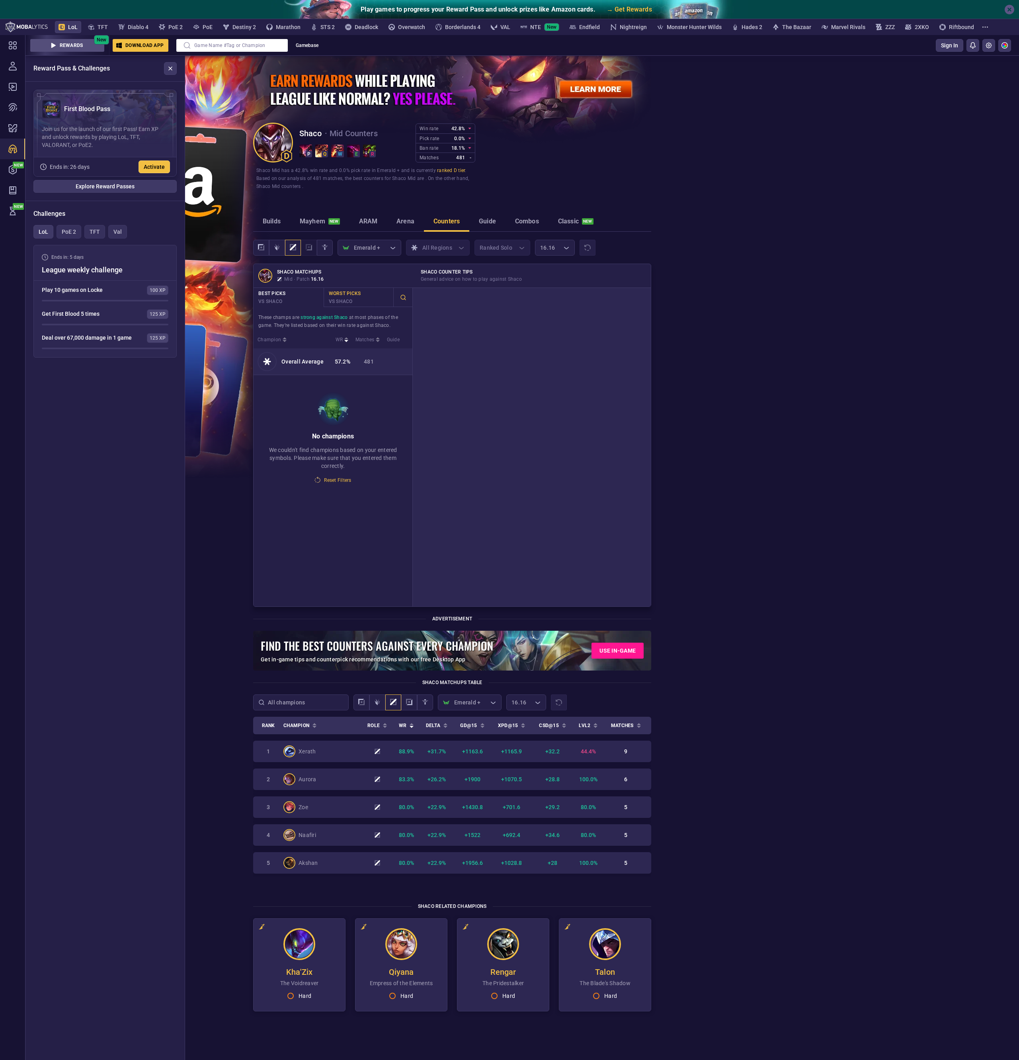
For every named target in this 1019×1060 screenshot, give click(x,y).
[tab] (271, 222)
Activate (154, 167)
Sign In (949, 45)
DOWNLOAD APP (144, 45)
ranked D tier (451, 170)
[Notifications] (972, 45)
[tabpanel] (105, 301)
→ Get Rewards (629, 9)
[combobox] (232, 45)
